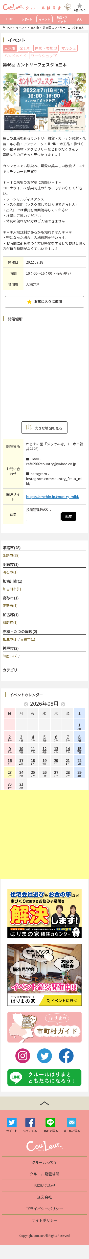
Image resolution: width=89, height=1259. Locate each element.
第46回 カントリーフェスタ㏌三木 (63, 27)
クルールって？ (44, 1162)
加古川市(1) (12, 581)
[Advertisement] (44, 834)
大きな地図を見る (48, 428)
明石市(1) (11, 564)
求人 (79, 19)
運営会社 (44, 1197)
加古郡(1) (11, 614)
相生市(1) (10, 639)
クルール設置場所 (44, 1173)
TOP (9, 27)
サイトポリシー (45, 1220)
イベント (44, 19)
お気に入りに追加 (48, 301)
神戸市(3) (11, 648)
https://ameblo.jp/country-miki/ (52, 496)
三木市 (35, 27)
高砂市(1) (11, 597)
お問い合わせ (44, 1185)
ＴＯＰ (9, 19)
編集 (68, 516)
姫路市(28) (12, 547)
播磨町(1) (10, 622)
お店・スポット (62, 19)
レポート (27, 19)
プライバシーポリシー (44, 1208)
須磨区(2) (10, 655)
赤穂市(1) (27, 639)
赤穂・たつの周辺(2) (20, 631)
